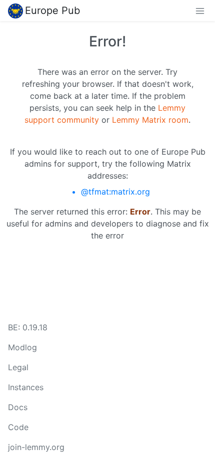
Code (18, 427)
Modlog (22, 347)
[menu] (200, 10)
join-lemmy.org (36, 447)
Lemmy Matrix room (150, 120)
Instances (26, 387)
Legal (18, 367)
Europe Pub (52, 10)
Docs (18, 407)
